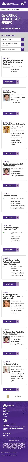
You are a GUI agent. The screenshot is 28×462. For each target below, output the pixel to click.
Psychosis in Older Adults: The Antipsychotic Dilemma (13, 333)
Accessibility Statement (19, 438)
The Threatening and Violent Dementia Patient (13, 165)
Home (4, 408)
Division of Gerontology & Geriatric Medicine (14, 427)
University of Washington (9, 424)
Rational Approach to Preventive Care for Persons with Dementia (13, 296)
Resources (5, 413)
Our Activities (6, 411)
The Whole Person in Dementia (14, 124)
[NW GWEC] (13, 5)
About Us (5, 410)
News (4, 414)
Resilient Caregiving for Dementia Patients (11, 228)
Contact (5, 416)
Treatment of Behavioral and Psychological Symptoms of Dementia (13, 62)
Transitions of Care (9, 92)
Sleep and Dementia (10, 196)
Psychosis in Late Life (10, 364)
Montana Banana (16, 440)
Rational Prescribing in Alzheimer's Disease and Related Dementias (11, 262)
